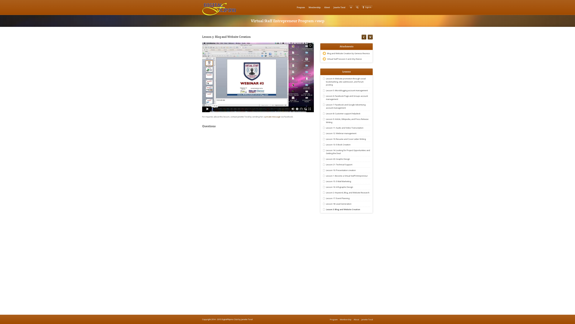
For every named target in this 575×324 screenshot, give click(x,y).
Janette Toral (339, 7)
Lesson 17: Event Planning (337, 198)
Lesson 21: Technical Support (339, 164)
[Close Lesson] (370, 37)
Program (301, 7)
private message (272, 116)
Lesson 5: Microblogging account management (347, 90)
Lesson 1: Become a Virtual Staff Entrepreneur (347, 175)
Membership (315, 7)
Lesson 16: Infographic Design (339, 187)
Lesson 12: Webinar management (341, 133)
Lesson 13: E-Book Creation (338, 144)
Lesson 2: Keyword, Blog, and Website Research (347, 192)
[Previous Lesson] (364, 37)
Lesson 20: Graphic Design (338, 159)
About (327, 7)
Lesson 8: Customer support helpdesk (343, 113)
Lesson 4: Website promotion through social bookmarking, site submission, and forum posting (346, 81)
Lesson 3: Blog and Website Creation (343, 209)
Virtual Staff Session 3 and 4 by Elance (344, 59)
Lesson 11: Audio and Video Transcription (344, 127)
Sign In (368, 7)
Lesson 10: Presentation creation (341, 170)
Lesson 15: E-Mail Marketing (338, 181)
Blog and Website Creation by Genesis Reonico (348, 53)
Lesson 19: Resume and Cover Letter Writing (346, 139)
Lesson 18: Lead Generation (338, 203)
